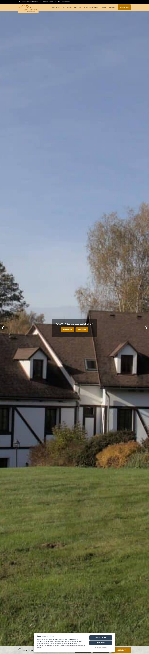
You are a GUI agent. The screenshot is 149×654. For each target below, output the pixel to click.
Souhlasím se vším (101, 637)
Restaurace (67, 329)
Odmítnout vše (100, 642)
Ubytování (82, 329)
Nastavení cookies (101, 647)
